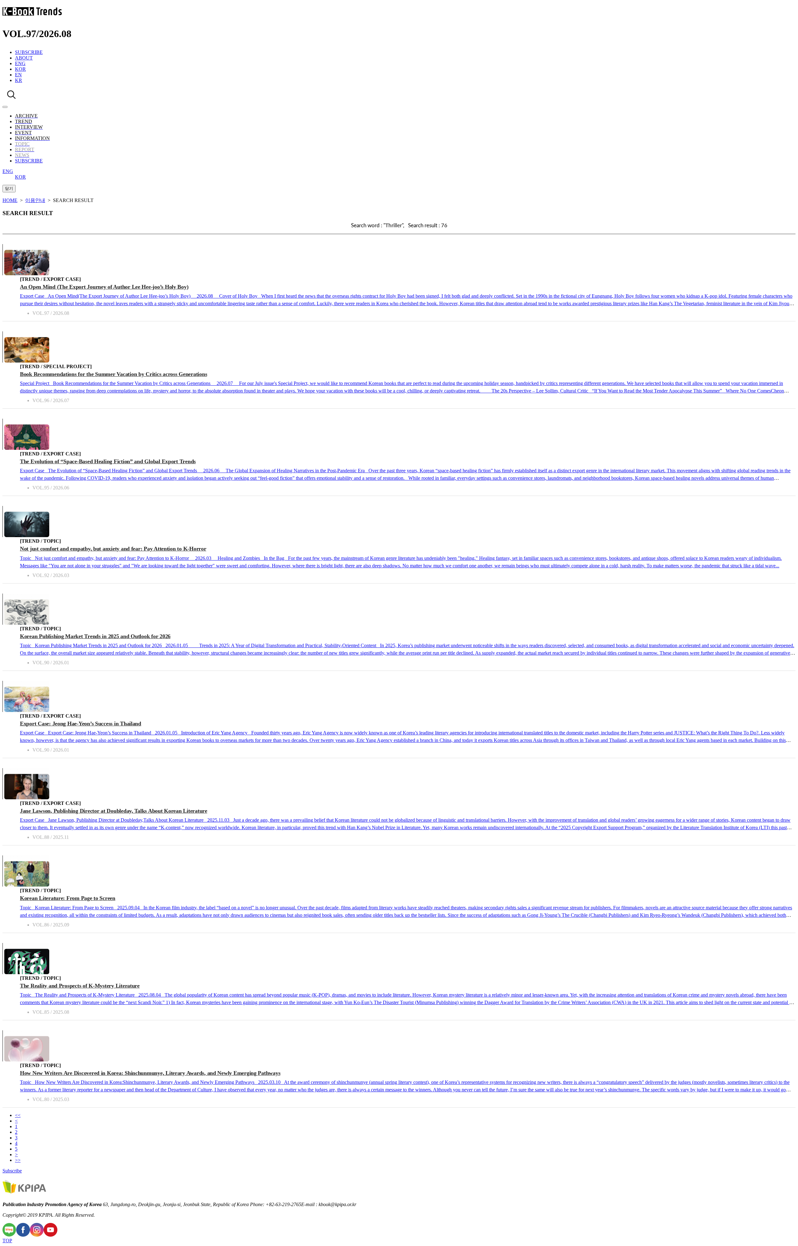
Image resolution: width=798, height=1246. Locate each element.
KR (18, 80)
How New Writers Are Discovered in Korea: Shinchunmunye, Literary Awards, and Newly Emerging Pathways (150, 1073)
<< (18, 1115)
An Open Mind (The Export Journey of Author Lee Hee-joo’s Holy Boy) (104, 287)
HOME (9, 200)
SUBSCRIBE (29, 52)
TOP (7, 1240)
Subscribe (12, 1170)
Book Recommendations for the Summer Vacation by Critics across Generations (113, 374)
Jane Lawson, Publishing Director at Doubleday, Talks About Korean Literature (113, 811)
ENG (20, 63)
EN (18, 74)
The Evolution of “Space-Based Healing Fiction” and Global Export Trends (108, 461)
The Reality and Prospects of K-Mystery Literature (80, 986)
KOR (20, 69)
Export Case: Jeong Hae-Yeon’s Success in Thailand (80, 723)
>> (18, 1160)
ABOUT (24, 57)
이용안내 (35, 200)
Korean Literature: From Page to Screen (67, 898)
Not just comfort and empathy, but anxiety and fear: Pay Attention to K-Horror (113, 549)
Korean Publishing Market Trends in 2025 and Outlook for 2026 (95, 636)
